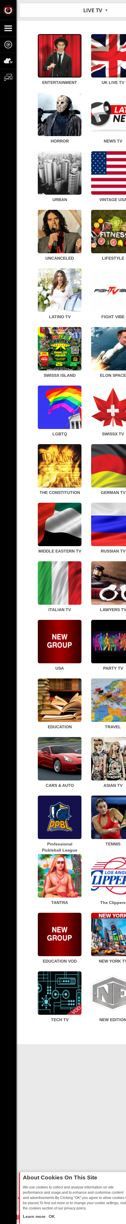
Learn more (35, 1216)
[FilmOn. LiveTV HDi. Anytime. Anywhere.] (8, 10)
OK (51, 1216)
